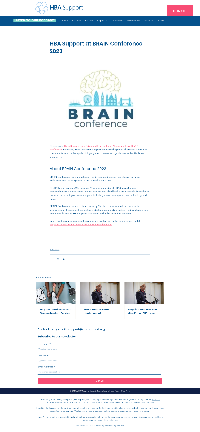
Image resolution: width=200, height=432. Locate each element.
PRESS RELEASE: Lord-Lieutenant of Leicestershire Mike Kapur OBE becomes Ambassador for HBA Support (97, 311)
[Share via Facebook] (51, 259)
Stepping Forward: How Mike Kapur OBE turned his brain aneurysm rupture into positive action (142, 311)
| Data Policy (125, 391)
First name (43, 344)
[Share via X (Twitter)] (57, 259)
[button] (76, 20)
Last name (43, 355)
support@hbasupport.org (86, 329)
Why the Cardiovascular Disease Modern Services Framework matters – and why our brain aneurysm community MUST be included (55, 311)
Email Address (45, 366)
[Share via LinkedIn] (64, 259)
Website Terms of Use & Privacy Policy (105, 391)
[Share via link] (71, 259)
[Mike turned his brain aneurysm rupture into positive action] (144, 293)
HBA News (54, 249)
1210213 (156, 399)
